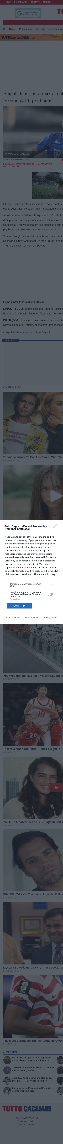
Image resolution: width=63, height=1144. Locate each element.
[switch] (50, 594)
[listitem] (31, 585)
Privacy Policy (50, 617)
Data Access (31, 617)
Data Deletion (13, 617)
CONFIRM (19, 606)
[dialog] (31, 572)
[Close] (56, 527)
